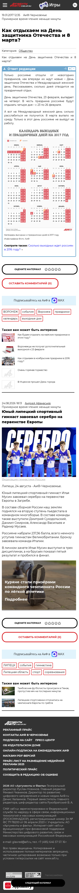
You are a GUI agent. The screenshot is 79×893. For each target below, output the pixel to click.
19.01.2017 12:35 (11, 15)
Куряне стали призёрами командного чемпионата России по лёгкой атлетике (37, 587)
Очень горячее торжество (32, 370)
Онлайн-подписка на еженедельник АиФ (36, 750)
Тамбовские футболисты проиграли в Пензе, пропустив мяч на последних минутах (43, 690)
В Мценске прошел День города (36, 381)
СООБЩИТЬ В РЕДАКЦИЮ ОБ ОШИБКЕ (30, 774)
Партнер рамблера (53, 875)
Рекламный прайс (17, 729)
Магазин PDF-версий (19, 755)
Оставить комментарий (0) (30, 283)
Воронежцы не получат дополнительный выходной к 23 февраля (41, 348)
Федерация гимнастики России (23, 479)
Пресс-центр (45, 740)
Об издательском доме (21, 745)
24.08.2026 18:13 (12, 403)
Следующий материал (38, 883)
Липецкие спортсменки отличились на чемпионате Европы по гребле (40, 701)
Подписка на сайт (17, 740)
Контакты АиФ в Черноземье (25, 735)
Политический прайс (20, 769)
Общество (26, 51)
